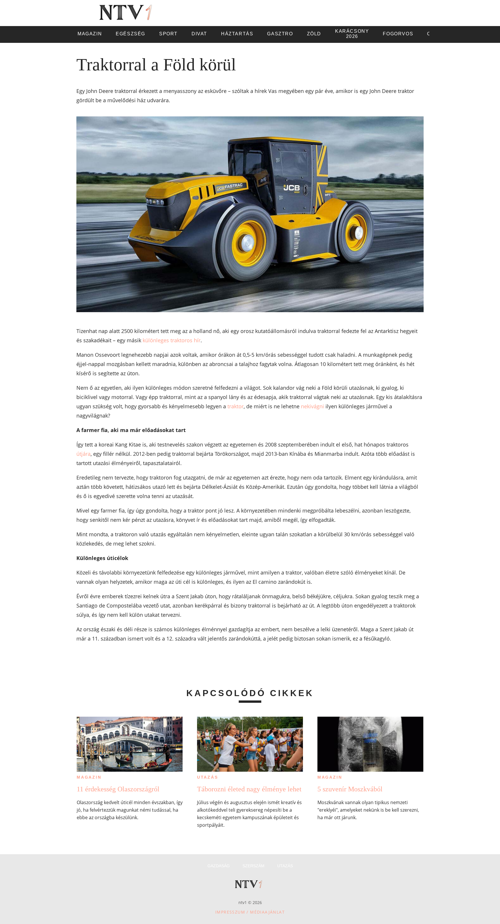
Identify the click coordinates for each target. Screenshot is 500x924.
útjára (83, 453)
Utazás (207, 777)
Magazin (89, 777)
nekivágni (312, 406)
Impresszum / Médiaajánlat (250, 912)
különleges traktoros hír (172, 340)
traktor (235, 406)
